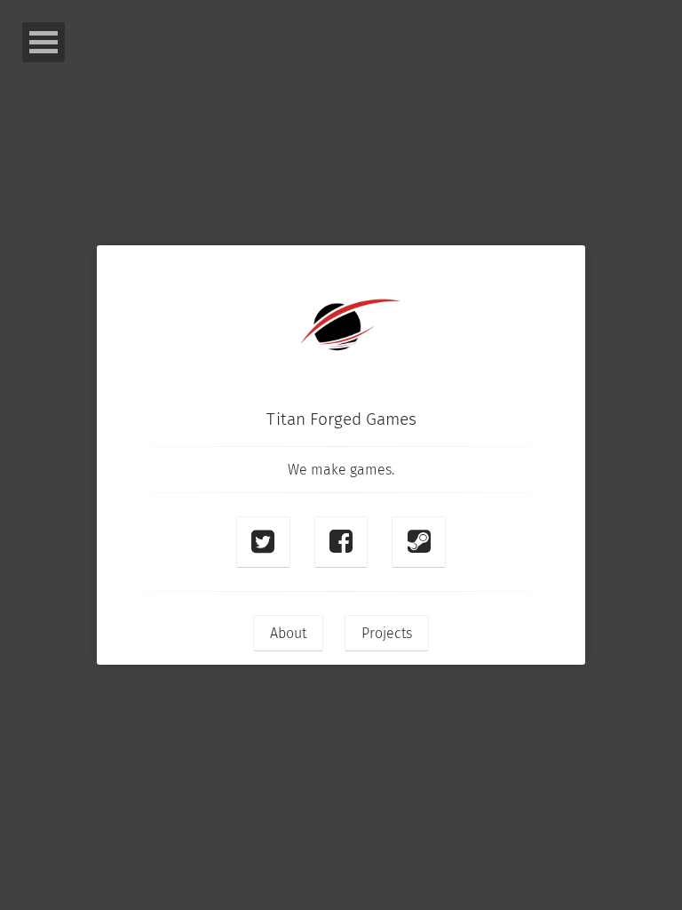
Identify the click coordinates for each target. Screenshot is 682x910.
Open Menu (43, 42)
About (288, 633)
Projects (386, 633)
